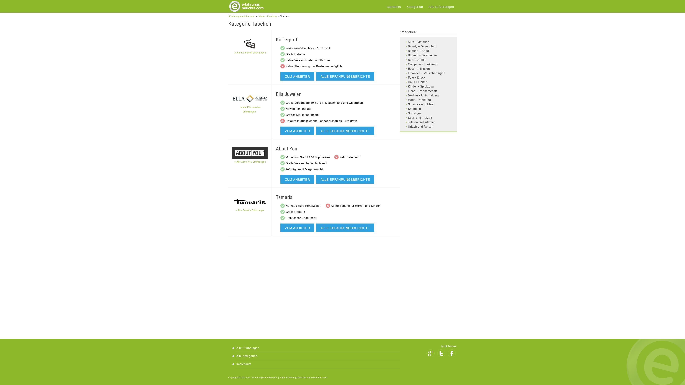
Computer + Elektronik (423, 64)
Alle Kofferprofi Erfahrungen (251, 52)
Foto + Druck (416, 77)
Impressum (243, 364)
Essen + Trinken (419, 68)
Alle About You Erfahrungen (251, 161)
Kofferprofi (287, 40)
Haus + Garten (418, 82)
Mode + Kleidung (419, 99)
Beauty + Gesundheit (422, 46)
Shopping (414, 108)
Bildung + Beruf (418, 50)
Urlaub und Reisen (420, 126)
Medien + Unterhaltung (423, 95)
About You (286, 149)
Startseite (394, 7)
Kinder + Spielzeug (421, 86)
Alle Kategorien (246, 356)
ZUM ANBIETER (297, 76)
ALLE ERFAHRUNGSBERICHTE (345, 76)
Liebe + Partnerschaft (422, 91)
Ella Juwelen (288, 94)
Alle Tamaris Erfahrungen (251, 210)
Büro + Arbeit (417, 59)
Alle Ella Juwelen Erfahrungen (251, 109)
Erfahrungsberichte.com (264, 377)
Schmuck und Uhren (421, 104)
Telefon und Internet (421, 122)
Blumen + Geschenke (422, 55)
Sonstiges (415, 113)
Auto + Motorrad (419, 41)
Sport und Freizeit (420, 117)
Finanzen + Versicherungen (426, 73)
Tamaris (284, 197)
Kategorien (415, 7)
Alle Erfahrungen (441, 7)
